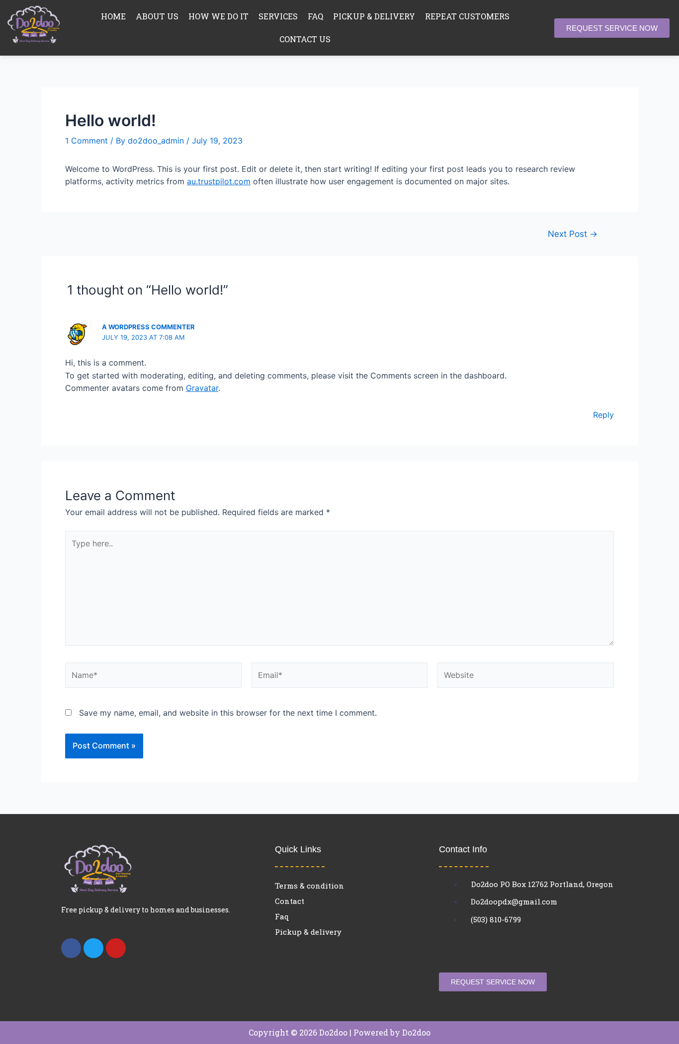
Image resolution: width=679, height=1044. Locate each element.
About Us (157, 16)
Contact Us (305, 39)
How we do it (218, 16)
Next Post (572, 233)
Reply (603, 415)
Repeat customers (467, 16)
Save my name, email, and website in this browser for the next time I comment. (228, 713)
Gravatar (202, 388)
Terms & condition (309, 886)
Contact (289, 901)
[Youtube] (116, 948)
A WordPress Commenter (148, 327)
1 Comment (86, 141)
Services (278, 16)
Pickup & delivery (374, 16)
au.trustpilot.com (219, 181)
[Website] (525, 677)
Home (113, 16)
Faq (315, 16)
